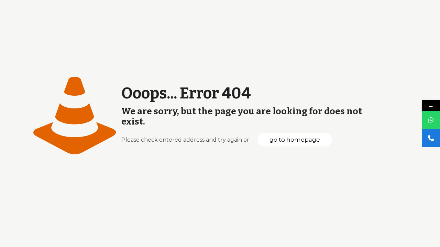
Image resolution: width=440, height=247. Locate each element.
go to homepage (295, 139)
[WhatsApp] (431, 120)
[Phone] (431, 138)
